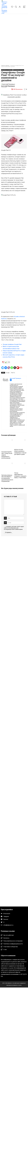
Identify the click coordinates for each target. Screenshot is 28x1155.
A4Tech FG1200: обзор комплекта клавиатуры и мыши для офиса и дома (20, 452)
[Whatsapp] (11, 367)
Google (7, 372)
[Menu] (24, 7)
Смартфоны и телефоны (7, 69)
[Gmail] (21, 367)
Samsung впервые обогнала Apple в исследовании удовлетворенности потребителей (7, 478)
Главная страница (5, 65)
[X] (14, 367)
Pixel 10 (13, 372)
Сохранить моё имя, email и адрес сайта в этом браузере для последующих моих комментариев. (14, 528)
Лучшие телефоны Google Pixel (12, 344)
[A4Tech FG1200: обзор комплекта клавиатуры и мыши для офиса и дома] (20, 439)
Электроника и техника (19, 69)
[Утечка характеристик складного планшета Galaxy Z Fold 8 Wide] (20, 463)
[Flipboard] (17, 367)
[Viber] (8, 367)
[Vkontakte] (5, 367)
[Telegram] (2, 367)
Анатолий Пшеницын (8, 86)
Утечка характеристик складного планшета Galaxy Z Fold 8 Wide (20, 475)
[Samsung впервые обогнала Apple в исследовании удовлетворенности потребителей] (7, 463)
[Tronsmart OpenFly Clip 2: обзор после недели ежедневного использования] (7, 439)
